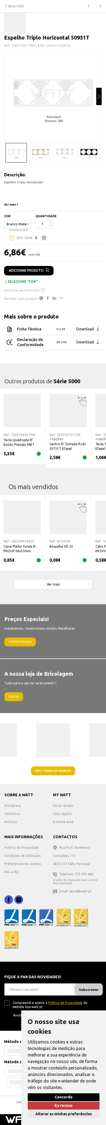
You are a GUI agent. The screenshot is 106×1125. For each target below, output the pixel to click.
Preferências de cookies (22, 864)
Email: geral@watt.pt (75, 891)
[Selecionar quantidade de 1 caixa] (44, 238)
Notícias (10, 822)
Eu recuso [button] (64, 1105)
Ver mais (53, 584)
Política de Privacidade (21, 847)
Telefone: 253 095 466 (76, 874)
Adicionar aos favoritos (21, 290)
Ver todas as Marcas (53, 770)
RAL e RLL (11, 872)
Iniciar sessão (63, 805)
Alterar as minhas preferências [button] (63, 1114)
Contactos (12, 813)
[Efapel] (15, 23)
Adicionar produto (26, 270)
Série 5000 (16, 6)
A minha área (63, 822)
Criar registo (62, 813)
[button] (99, 96)
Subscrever (89, 989)
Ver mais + (11, 204)
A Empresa (12, 805)
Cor (7, 216)
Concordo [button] (64, 1097)
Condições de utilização (22, 855)
